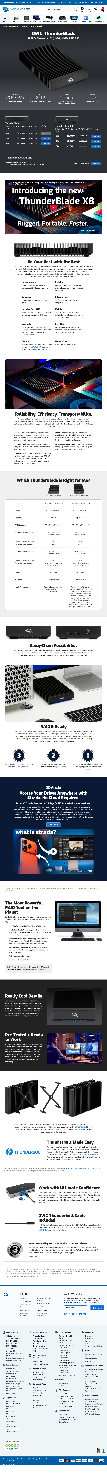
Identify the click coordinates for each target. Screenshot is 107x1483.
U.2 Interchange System (67, 1399)
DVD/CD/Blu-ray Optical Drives (14, 1354)
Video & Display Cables (66, 1363)
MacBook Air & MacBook (14, 1404)
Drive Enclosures (11, 1393)
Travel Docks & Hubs (39, 1341)
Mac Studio (10, 1411)
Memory (62, 1379)
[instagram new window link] (69, 1314)
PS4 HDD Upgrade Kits (13, 1360)
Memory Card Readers (40, 1364)
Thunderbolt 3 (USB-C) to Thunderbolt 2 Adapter (80, 1168)
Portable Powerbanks (40, 1377)
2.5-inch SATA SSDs (13, 1338)
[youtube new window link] (72, 1314)
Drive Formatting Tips (92, 1409)
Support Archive (90, 1411)
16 (58, 141)
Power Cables (37, 1380)
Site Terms (50, 1459)
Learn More (85, 163)
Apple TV (9, 1424)
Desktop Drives (11, 1369)
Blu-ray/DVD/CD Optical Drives (14, 1390)
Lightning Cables (64, 1360)
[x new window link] (76, 1314)
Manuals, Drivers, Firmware (94, 1404)
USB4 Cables (63, 1348)
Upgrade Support (92, 1395)
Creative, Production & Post (94, 1369)
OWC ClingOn (37, 347)
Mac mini (9, 1414)
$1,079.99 (21, 133)
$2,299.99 (21, 138)
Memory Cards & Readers (39, 1356)
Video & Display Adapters (41, 1348)
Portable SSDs (11, 1376)
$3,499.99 (21, 143)
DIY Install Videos (26, 1301)
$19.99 (74, 163)
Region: (66, 3)
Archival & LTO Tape (13, 1386)
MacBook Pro (10, 1401)
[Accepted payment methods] (81, 1461)
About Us (23, 1298)
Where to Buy (24, 1310)
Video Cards (89, 1338)
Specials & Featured (92, 1359)
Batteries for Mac (38, 1372)
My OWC (35, 1403)
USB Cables (63, 1355)
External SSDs (11, 1379)
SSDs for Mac (10, 1336)
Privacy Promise (42, 1310)
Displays (88, 1336)
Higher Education (91, 1374)
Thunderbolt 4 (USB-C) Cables (66, 1342)
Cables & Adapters (66, 1332)
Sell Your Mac (10, 1431)
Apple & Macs (11, 1398)
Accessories (64, 1411)
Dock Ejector (37, 1395)
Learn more (33, 133)
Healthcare (89, 1386)
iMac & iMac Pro (11, 1406)
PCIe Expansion (65, 1390)
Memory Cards (38, 1361)
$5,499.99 (71, 141)
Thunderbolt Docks (39, 1336)
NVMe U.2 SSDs (11, 1346)
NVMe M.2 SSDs (11, 1343)
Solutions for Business (94, 1366)
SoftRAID (36, 1408)
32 (58, 146)
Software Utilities (38, 1405)
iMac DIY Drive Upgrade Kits (15, 1358)
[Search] (75, 9)
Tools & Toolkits (64, 1414)
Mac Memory (63, 1383)
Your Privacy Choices (9, 1464)
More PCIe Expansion (66, 1406)
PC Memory (63, 1386)
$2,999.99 (71, 136)
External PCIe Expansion (67, 1394)
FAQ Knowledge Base (92, 1406)
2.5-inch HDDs (11, 1351)
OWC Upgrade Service (92, 1414)
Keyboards (88, 1341)
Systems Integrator (91, 1384)
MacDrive (36, 1400)
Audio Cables (63, 1370)
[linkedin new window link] (80, 1314)
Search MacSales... (54, 9)
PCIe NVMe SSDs (12, 1341)
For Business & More (48, 3)
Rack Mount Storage (13, 1384)
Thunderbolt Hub (38, 1338)
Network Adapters (39, 1346)
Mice (86, 1343)
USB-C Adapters (64, 1353)
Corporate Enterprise (92, 1372)
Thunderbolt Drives (12, 1371)
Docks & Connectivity (41, 1332)
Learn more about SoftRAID (19, 960)
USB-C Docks (37, 1343)
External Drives (12, 1365)
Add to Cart (46, 138)
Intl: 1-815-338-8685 (97, 3)
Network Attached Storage (15, 1381)
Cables (35, 1351)
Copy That (36, 1388)
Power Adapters (38, 1375)
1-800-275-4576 (82, 3)
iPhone (8, 1419)
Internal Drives (12, 1332)
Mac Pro (9, 1409)
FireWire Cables (64, 1373)
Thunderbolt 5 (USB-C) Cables (66, 1337)
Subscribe (97, 1308)
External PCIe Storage (66, 1396)
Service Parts (63, 1422)
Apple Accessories (12, 1429)
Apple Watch (10, 1421)
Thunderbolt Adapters (66, 1345)
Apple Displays (11, 1426)
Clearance (88, 1361)
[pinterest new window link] (84, 1314)
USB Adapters (63, 1358)
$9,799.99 (71, 146)
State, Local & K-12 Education (91, 1378)
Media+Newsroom (43, 1307)
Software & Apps (39, 1384)
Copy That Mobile (38, 1390)
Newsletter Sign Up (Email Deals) (94, 1355)
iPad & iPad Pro (11, 1416)
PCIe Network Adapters (67, 1404)
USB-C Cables (63, 1350)
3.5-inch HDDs (11, 1348)
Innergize (36, 1398)
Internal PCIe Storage (66, 1401)
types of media (60, 767)
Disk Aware (36, 1393)
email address (71, 1308)
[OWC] (16, 9)
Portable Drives (11, 1374)
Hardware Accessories (66, 1417)
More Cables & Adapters (67, 1375)
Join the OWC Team (43, 1303)
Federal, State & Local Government (92, 1390)
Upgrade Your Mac (91, 1399)
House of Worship (91, 1381)
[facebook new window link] (65, 1314)
